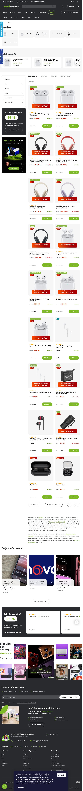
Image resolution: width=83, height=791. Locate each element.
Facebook (15, 746)
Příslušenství (5, 763)
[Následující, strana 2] (74, 505)
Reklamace (26, 763)
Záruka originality (55, 754)
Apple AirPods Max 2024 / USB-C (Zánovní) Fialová (66, 207)
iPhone (3, 754)
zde (49, 783)
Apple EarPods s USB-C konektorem (40, 392)
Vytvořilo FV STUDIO (74, 788)
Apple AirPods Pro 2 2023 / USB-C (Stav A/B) (39, 300)
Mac (3, 758)
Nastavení (20, 787)
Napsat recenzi (14, 130)
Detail (46, 126)
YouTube (43, 746)
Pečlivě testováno (55, 756)
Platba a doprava (55, 761)
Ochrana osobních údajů (57, 770)
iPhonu (41, 517)
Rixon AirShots (60, 485)
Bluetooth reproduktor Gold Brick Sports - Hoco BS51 (66, 393)
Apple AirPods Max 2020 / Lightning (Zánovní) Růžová (66, 161)
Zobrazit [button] (23, 582)
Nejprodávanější (66, 76)
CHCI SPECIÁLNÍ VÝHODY (69, 697)
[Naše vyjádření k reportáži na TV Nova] (40, 570)
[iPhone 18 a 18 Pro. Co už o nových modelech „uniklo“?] (67, 570)
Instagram (26, 746)
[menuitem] (5, 12)
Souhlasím (61, 775)
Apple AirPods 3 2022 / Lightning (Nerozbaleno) (39, 114)
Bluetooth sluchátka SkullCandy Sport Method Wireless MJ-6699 (41, 439)
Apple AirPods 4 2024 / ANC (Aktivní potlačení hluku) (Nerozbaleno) (20, 60)
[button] (77, 622)
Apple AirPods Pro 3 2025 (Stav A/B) (40, 346)
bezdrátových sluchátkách (57, 522)
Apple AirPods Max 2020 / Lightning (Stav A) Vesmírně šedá (40, 161)
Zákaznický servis (28, 758)
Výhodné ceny (54, 758)
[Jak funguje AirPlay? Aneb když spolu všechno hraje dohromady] (14, 570)
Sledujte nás (6, 659)
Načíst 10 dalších (52, 504)
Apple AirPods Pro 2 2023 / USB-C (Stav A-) (51, 60)
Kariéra (25, 761)
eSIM (24, 770)
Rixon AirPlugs (34, 485)
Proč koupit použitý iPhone (58, 765)
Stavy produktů (27, 768)
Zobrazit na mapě (47, 711)
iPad (3, 756)
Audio (3, 765)
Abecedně (31, 81)
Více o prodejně (36, 724)
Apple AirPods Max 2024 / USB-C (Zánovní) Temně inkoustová (39, 253)
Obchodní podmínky (56, 768)
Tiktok (35, 746)
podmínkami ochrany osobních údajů (26, 702)
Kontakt (25, 756)
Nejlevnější (44, 76)
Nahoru (35, 504)
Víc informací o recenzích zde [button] (12, 632)
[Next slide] (77, 63)
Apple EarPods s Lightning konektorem (64, 346)
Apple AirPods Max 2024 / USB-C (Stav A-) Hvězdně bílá (39, 207)
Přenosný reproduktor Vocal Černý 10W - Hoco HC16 (66, 439)
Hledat (53, 6)
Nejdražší (54, 76)
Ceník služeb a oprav (56, 763)
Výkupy (25, 765)
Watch (3, 761)
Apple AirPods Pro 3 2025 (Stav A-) (66, 299)
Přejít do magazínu (40, 601)
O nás (24, 754)
